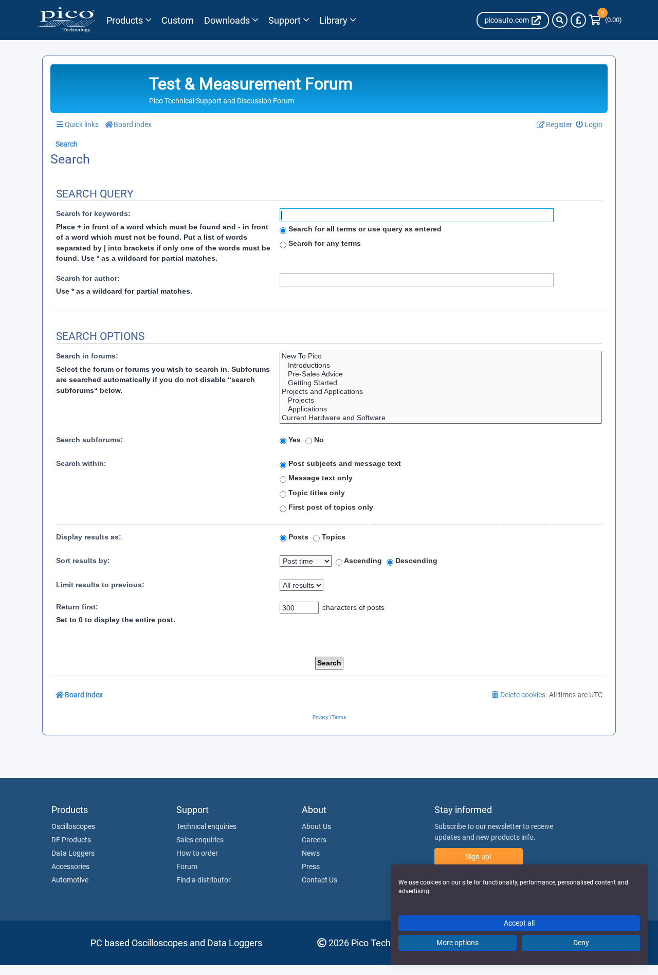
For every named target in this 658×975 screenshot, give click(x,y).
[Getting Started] (441, 382)
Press (311, 866)
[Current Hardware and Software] (441, 417)
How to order (197, 853)
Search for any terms (323, 243)
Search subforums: (89, 440)
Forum (186, 866)
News (311, 853)
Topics (332, 537)
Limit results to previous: (100, 585)
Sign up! (478, 857)
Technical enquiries (206, 826)
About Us (316, 826)
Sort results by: (83, 560)
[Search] (560, 20)
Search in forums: (87, 356)
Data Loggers (73, 853)
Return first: (77, 607)
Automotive (69, 880)
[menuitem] (589, 125)
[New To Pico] (441, 356)
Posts (297, 537)
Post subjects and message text (343, 463)
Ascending (362, 560)
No (318, 440)
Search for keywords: (93, 213)
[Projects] (441, 400)
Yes (293, 440)
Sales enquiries (200, 840)
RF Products (71, 840)
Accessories (70, 866)
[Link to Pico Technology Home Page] (66, 20)
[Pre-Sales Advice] (441, 374)
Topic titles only (315, 493)
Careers (314, 840)
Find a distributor (203, 880)
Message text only (319, 478)
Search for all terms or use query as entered (364, 229)
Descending (415, 560)
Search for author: (88, 278)
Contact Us (319, 880)
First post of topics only (329, 507)
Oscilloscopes (73, 826)
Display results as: (88, 537)
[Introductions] (441, 365)
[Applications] (441, 409)
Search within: (81, 463)
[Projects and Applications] (441, 391)
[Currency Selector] (578, 20)
